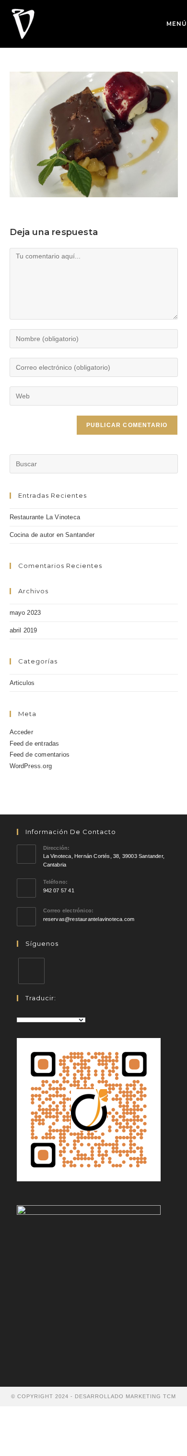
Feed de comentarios (40, 754)
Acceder (21, 732)
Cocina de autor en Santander (52, 534)
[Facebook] (31, 971)
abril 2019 (23, 630)
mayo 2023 (25, 612)
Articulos (22, 682)
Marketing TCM (151, 1396)
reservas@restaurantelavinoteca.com (89, 919)
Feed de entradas (34, 743)
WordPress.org (31, 766)
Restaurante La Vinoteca (45, 517)
